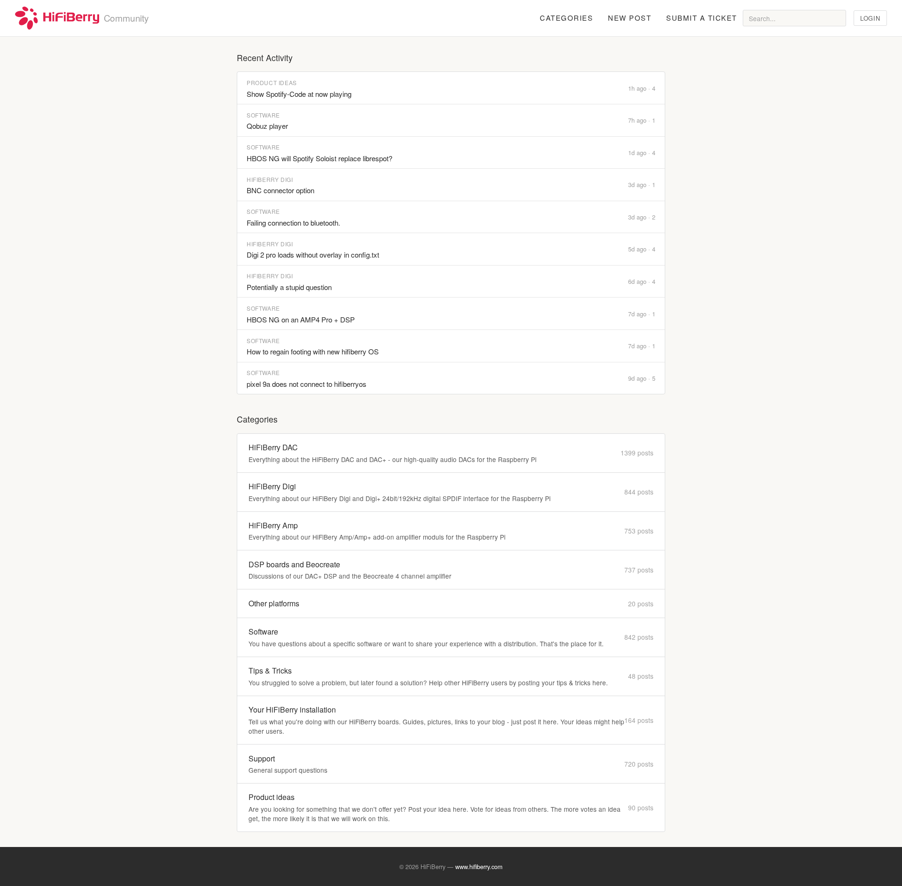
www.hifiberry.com (479, 866)
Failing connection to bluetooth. (293, 222)
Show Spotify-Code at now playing (299, 94)
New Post (629, 18)
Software (263, 115)
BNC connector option (280, 190)
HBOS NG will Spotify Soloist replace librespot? (319, 158)
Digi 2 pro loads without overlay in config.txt (313, 254)
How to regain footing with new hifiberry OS (313, 351)
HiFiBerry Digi (270, 179)
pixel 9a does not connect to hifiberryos (306, 384)
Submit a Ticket (701, 18)
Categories (566, 18)
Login (870, 18)
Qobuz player (267, 126)
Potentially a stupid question (289, 287)
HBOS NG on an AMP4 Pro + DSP (301, 319)
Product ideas (272, 82)
